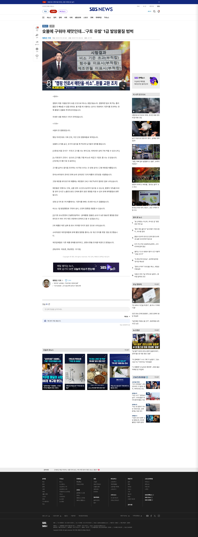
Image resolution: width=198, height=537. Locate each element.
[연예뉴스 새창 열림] (146, 81)
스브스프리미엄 (149, 478)
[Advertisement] (86, 337)
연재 (95, 478)
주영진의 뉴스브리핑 (64, 491)
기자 (129, 491)
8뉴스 (49, 18)
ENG (138, 6)
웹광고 (66, 516)
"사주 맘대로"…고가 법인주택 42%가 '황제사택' (67, 286)
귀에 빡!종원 (114, 484)
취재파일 (98, 18)
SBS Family (125, 516)
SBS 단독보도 (97, 484)
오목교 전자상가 (115, 500)
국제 (71, 18)
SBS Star (148, 497)
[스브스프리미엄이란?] (147, 377)
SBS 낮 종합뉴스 (81, 500)
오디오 (78, 489)
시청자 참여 (57, 516)
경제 (60, 18)
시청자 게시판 (131, 499)
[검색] (154, 11)
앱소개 (129, 494)
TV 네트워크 (45, 501)
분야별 (44, 478)
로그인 (144, 6)
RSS (129, 496)
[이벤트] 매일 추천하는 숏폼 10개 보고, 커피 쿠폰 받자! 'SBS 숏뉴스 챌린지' (76, 469)
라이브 (129, 487)
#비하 (149, 11)
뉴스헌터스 (62, 484)
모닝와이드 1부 (63, 487)
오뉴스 (61, 494)
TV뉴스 (106, 18)
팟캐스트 (147, 484)
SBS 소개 (46, 516)
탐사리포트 (96, 497)
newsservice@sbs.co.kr (99, 526)
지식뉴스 (147, 482)
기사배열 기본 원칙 (117, 527)
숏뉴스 (129, 489)
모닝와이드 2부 (63, 489)
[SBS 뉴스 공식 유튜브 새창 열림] (147, 515)
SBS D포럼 (148, 500)
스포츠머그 (113, 482)
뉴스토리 (61, 499)
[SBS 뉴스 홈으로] (101, 9)
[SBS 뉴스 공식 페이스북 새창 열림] (151, 515)
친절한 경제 (97, 487)
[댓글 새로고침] (49, 304)
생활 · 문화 (45, 494)
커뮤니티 (147, 487)
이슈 (43, 504)
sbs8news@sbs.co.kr (102, 523)
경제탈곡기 (134, 416)
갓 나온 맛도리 (114, 498)
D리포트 (96, 491)
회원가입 (152, 6)
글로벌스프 (134, 393)
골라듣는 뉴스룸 (81, 493)
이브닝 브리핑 (80, 484)
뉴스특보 (61, 501)
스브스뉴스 (113, 494)
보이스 (78, 495)
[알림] (159, 11)
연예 (91, 18)
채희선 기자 (57, 280)
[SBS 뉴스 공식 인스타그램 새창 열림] (159, 515)
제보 (129, 484)
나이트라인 (62, 496)
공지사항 (130, 505)
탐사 (95, 503)
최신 (43, 482)
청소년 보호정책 (128, 527)
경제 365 (96, 489)
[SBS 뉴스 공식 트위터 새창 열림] (155, 515)
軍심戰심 (79, 482)
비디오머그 (113, 478)
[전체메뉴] (43, 17)
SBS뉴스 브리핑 (81, 498)
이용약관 (73, 516)
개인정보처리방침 (83, 516)
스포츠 (86, 18)
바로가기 (130, 478)
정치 (54, 18)
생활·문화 (78, 18)
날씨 (129, 482)
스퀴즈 (146, 489)
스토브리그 (113, 489)
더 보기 (126, 349)
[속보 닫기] (159, 2)
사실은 (95, 482)
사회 (65, 18)
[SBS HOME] (158, 6)
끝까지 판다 (97, 500)
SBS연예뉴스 (148, 494)
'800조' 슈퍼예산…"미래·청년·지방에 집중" (66, 283)
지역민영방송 (137, 516)
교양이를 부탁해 (136, 382)
